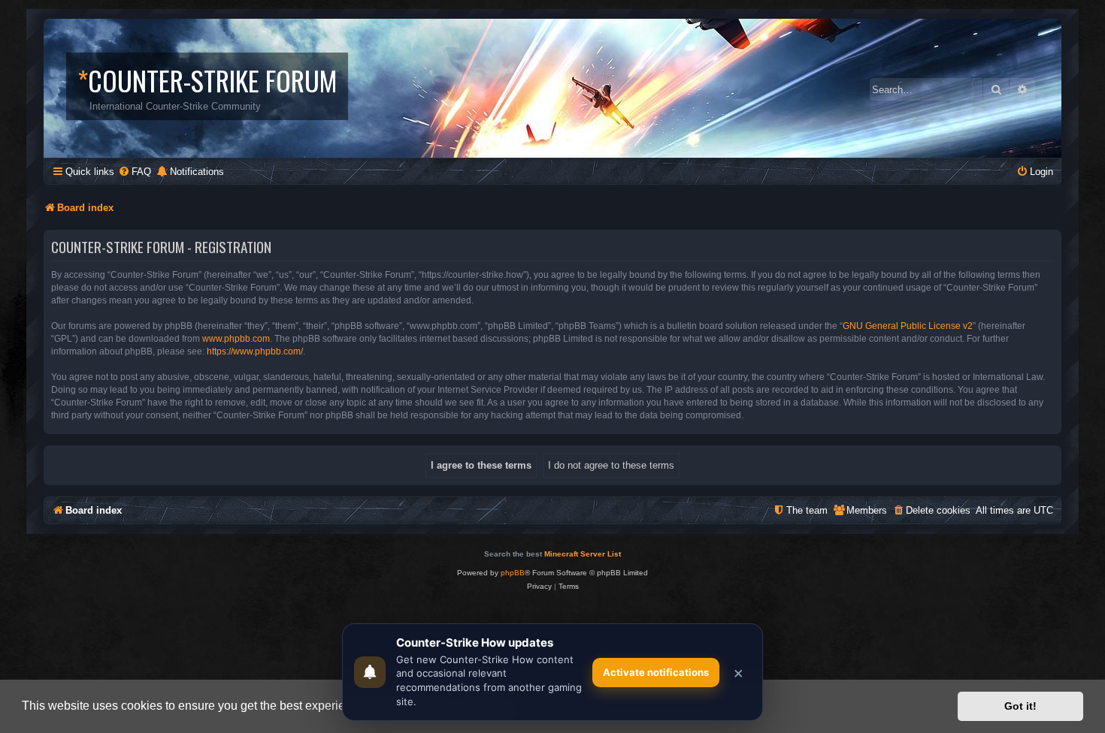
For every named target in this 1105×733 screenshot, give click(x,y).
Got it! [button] (1020, 706)
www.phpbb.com (236, 338)
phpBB (513, 573)
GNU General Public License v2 (908, 326)
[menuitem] (134, 171)
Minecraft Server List (582, 554)
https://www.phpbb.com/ (255, 351)
